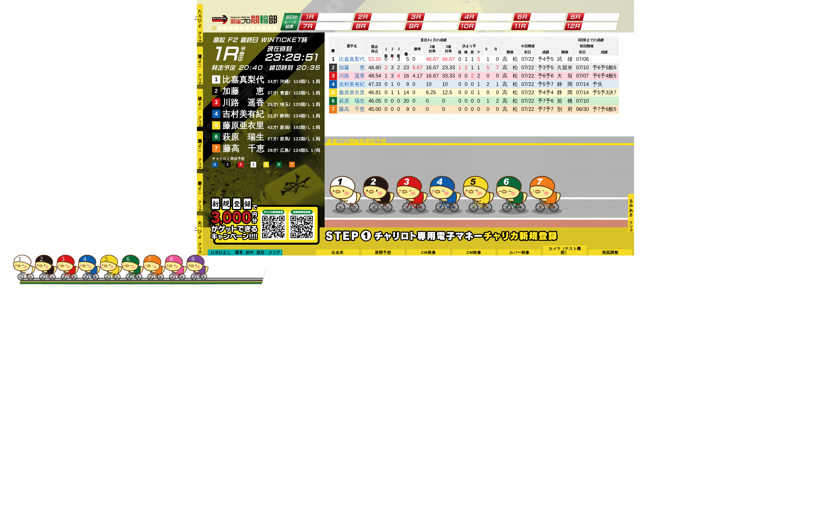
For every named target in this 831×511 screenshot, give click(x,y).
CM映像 (474, 252)
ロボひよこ (221, 252)
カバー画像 (519, 252)
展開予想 (383, 252)
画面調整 (610, 252)
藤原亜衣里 (243, 125)
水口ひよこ (200, 101)
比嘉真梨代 (243, 79)
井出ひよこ (200, 185)
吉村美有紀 (243, 113)
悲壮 (261, 252)
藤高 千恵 (244, 148)
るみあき (631, 205)
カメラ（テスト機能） (565, 250)
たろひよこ (199, 16)
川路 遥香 (243, 102)
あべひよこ (199, 227)
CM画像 (428, 252)
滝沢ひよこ (200, 58)
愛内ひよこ (200, 143)
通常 (239, 252)
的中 (250, 252)
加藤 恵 (243, 90)
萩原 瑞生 (243, 136)
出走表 (338, 252)
